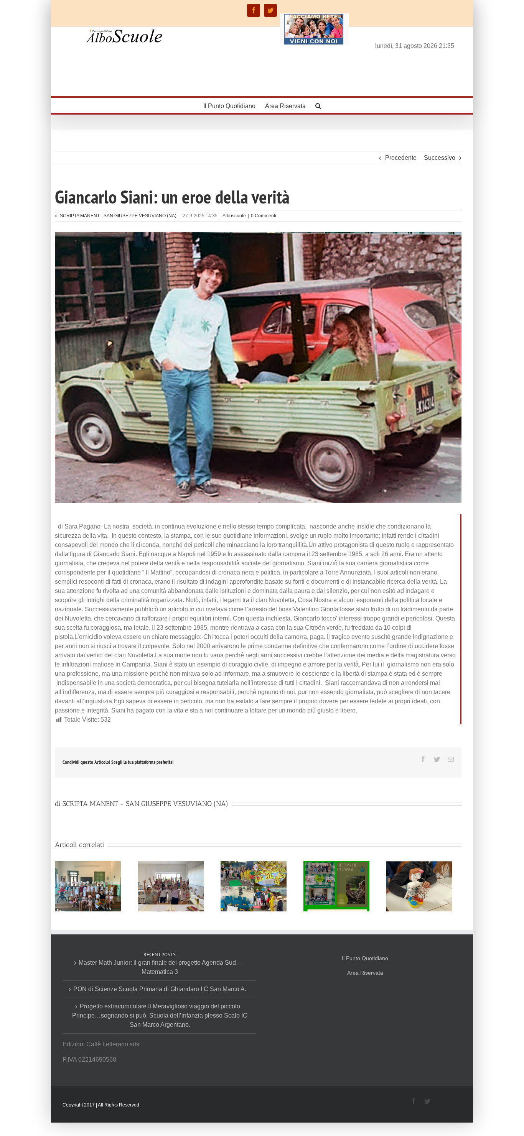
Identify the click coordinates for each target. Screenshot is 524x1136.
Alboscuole (234, 215)
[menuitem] (234, 105)
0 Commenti (263, 215)
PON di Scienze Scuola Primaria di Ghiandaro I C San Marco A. (159, 989)
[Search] (318, 105)
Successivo (439, 157)
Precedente (401, 157)
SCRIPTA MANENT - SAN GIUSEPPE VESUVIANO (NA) (118, 215)
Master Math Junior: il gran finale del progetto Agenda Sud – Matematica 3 (160, 967)
